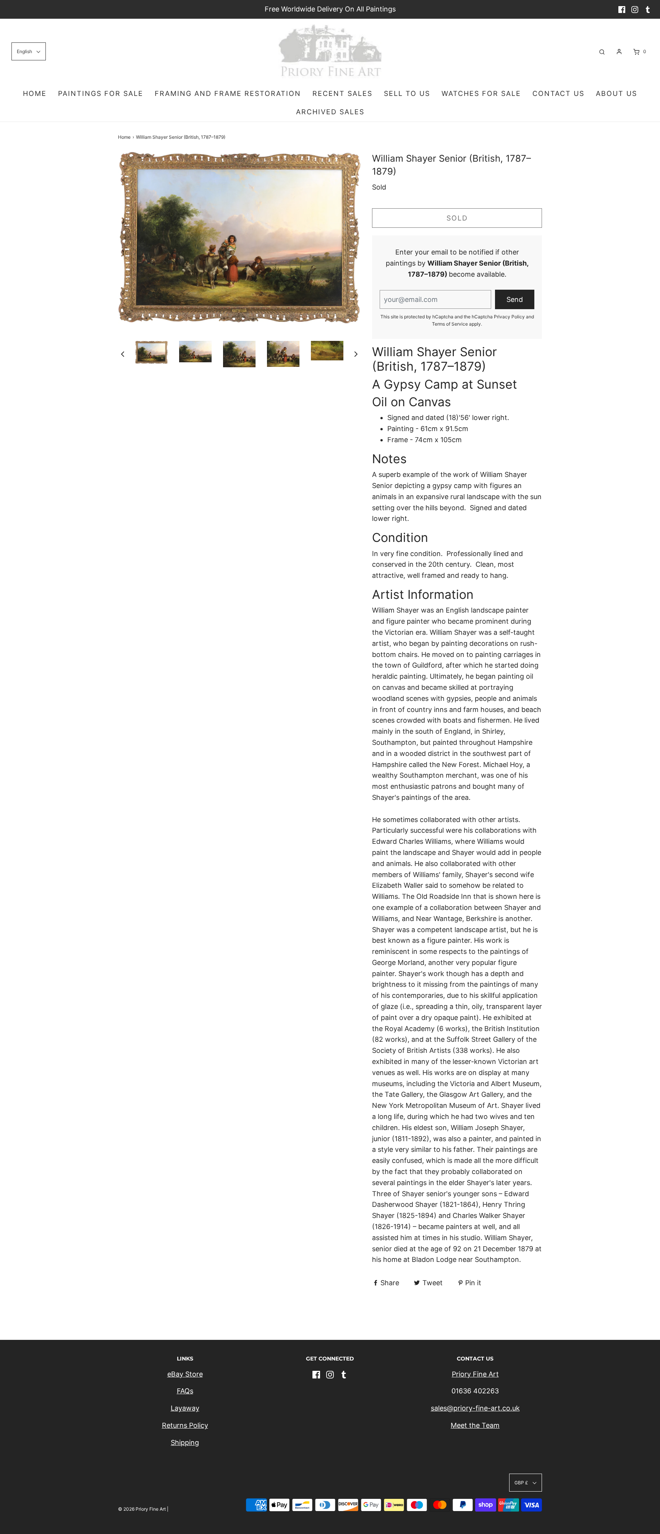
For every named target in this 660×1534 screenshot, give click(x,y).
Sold (457, 218)
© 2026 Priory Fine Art (142, 1509)
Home (35, 93)
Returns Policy (185, 1425)
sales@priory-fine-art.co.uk (475, 1408)
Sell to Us (407, 93)
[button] (122, 354)
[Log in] (619, 52)
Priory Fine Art (475, 1374)
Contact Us (558, 93)
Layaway (185, 1408)
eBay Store (185, 1374)
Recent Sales (342, 93)
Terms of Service (450, 324)
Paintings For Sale (100, 93)
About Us (616, 93)
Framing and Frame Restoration (228, 93)
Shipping (185, 1442)
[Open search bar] (602, 51)
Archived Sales (330, 112)
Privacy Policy (509, 316)
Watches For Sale (481, 93)
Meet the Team (475, 1425)
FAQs (185, 1391)
